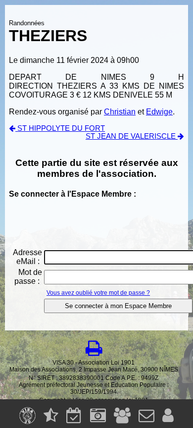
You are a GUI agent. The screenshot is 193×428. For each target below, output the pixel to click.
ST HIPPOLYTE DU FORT (60, 128)
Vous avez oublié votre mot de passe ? (98, 292)
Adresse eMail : (27, 257)
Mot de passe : (28, 276)
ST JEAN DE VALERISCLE (132, 136)
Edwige (159, 111)
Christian (120, 111)
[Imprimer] (94, 348)
